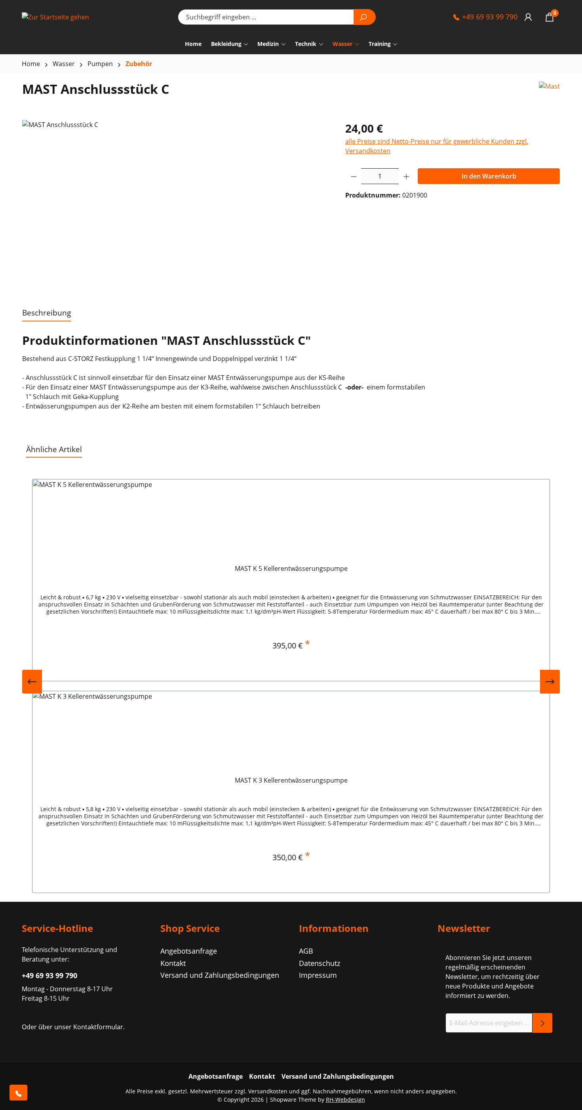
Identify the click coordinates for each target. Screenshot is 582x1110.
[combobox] (266, 17)
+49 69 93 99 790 (488, 16)
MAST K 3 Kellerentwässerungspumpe (291, 780)
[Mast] (549, 92)
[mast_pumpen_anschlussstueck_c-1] (175, 205)
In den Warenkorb (489, 176)
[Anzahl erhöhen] (406, 176)
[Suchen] (365, 17)
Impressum (318, 975)
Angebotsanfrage (188, 951)
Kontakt (173, 963)
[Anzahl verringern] (353, 176)
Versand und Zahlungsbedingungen (219, 975)
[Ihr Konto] (528, 17)
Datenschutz (319, 963)
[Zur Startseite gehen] (61, 17)
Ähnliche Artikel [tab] (54, 449)
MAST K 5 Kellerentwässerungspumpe (291, 569)
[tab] (46, 313)
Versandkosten (267, 1091)
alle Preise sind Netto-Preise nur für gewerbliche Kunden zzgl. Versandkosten (436, 146)
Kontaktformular (98, 1027)
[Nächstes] (550, 682)
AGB (306, 951)
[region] (175, 205)
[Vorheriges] (32, 682)
